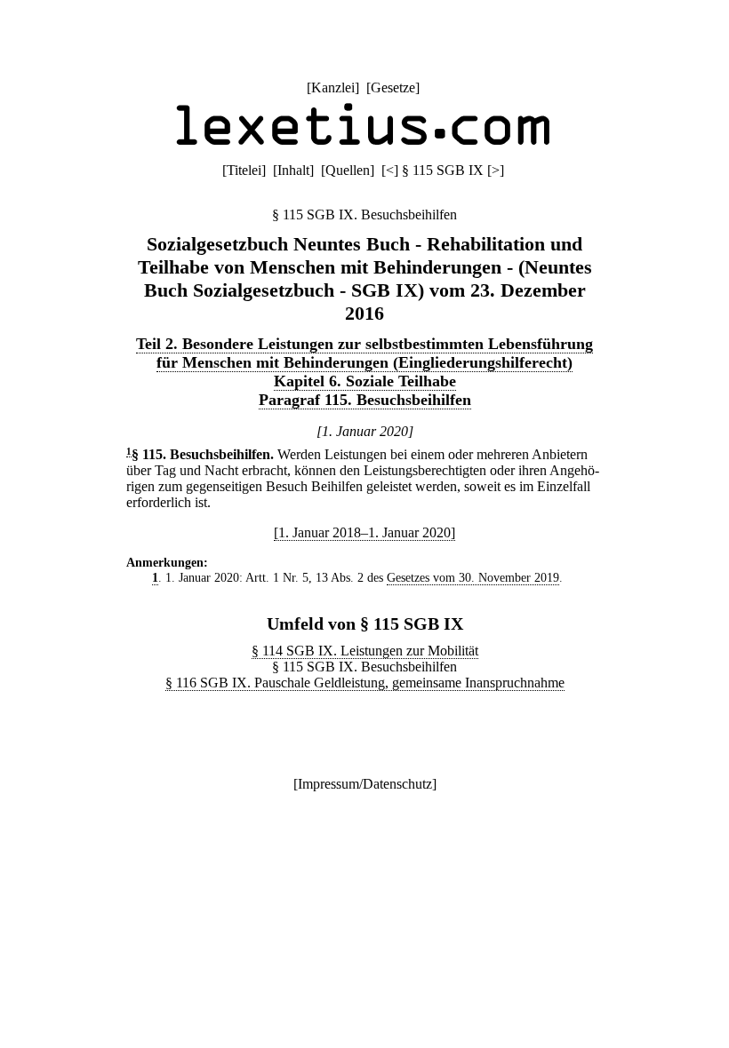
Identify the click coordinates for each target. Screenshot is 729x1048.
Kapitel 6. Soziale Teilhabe (365, 381)
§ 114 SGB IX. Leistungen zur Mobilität (365, 650)
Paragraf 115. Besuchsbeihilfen (365, 400)
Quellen (347, 170)
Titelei (244, 170)
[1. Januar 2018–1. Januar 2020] (364, 532)
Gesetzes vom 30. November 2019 (473, 577)
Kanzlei (333, 87)
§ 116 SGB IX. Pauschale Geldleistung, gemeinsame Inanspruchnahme (365, 682)
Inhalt (293, 170)
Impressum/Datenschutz (365, 783)
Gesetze (393, 87)
